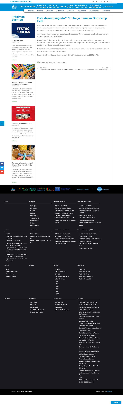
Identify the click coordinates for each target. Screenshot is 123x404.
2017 (57, 281)
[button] (110, 1)
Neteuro (109, 391)
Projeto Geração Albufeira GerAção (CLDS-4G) (89, 362)
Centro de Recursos (61, 243)
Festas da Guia (17, 41)
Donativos (33, 304)
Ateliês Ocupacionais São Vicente (65, 238)
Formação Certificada (85, 236)
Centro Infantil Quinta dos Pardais (64, 210)
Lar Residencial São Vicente (63, 236)
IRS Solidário (34, 307)
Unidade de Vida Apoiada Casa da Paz (40, 237)
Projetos (109, 6)
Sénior (63, 6)
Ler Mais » (14, 60)
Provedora (33, 208)
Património (60, 11)
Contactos (106, 11)
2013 (57, 291)
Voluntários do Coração (37, 309)
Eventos (40, 11)
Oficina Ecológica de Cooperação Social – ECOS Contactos (89, 381)
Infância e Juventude (59, 201)
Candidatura (58, 307)
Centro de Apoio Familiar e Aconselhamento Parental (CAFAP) (65, 216)
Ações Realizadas (60, 279)
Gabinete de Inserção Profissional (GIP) (89, 245)
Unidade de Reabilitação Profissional (65, 241)
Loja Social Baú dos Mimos (87, 217)
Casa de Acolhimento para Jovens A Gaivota (89, 317)
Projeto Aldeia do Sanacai (86, 220)
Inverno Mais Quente (36, 312)
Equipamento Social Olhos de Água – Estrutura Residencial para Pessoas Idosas (17, 250)
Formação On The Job (85, 248)
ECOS (81, 225)
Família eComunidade (53, 6)
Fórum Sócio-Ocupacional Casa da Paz (40, 242)
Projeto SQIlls (10, 274)
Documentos (34, 215)
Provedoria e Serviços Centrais (88, 302)
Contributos (82, 11)
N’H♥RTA (57, 274)
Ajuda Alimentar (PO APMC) (87, 304)
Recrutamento (94, 11)
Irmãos (32, 223)
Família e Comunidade (84, 201)
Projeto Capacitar (11, 276)
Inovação (50, 11)
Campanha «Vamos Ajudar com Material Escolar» (22, 83)
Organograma (34, 218)
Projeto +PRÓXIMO (12, 271)
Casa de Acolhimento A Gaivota (64, 213)
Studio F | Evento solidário (22, 124)
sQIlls (80, 377)
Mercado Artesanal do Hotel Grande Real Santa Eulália (22, 164)
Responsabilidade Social (62, 276)
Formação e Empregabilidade (86, 230)
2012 (57, 294)
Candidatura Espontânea (62, 309)
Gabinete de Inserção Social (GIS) (89, 208)
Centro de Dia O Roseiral (13, 240)
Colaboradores (34, 225)
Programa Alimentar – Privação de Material (89, 211)
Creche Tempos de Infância (63, 208)
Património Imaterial (85, 279)
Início (21, 6)
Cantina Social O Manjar (86, 215)
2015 (57, 286)
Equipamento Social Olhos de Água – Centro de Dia (17, 260)
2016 (57, 284)
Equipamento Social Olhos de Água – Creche (66, 221)
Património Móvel (84, 274)
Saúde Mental (33, 230)
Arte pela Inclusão (60, 271)
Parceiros (71, 11)
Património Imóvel (84, 271)
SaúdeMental (70, 6)
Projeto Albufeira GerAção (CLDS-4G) (90, 222)
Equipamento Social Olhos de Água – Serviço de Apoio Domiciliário (17, 255)
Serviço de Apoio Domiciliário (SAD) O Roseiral (16, 237)
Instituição (30, 6)
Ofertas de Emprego (61, 304)
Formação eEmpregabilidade (96, 6)
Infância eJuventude (41, 6)
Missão (32, 210)
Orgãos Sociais (34, 220)
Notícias (31, 11)
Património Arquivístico (85, 276)
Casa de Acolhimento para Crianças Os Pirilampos (89, 313)
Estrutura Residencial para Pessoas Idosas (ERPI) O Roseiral (16, 244)
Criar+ (8, 269)
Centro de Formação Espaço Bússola (90, 238)
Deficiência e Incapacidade (61, 230)
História (32, 213)
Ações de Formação (85, 241)
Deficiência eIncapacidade (80, 6)
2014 (57, 289)
